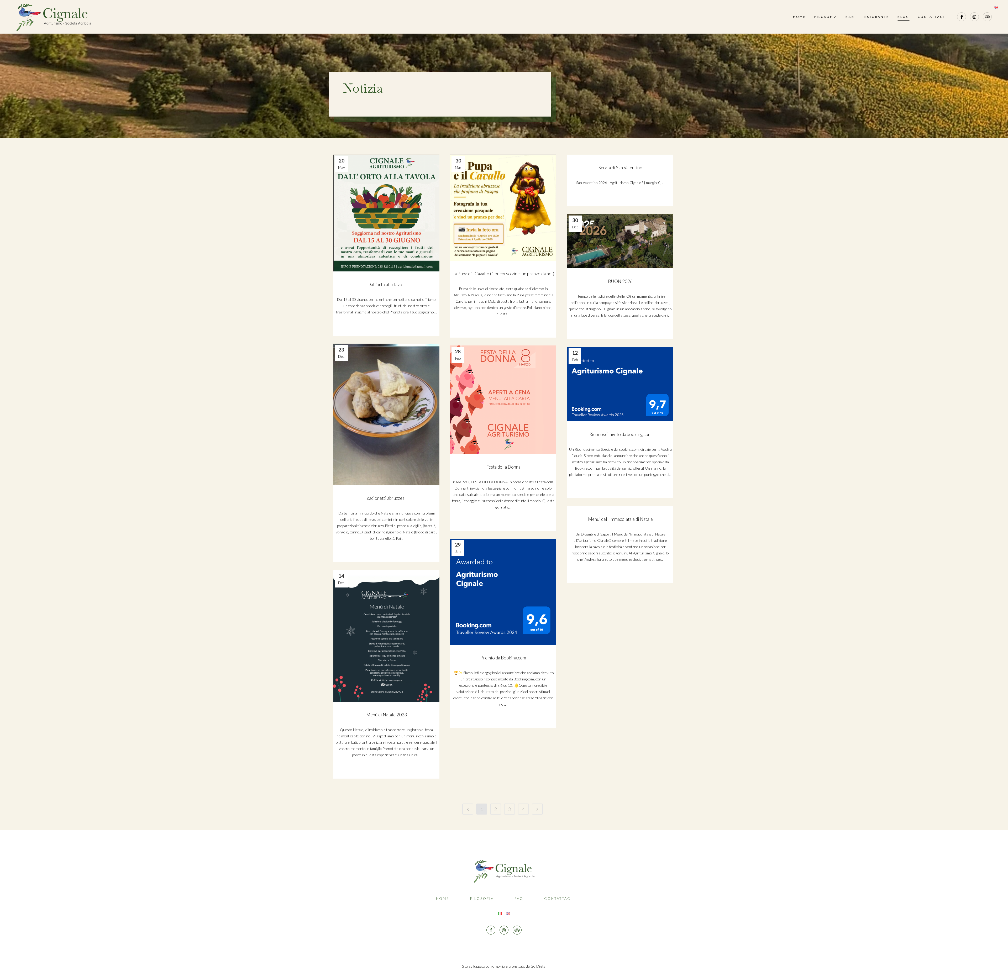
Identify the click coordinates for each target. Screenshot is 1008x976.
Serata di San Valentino (620, 167)
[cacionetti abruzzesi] (386, 414)
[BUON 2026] (620, 241)
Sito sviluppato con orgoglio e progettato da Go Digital (504, 966)
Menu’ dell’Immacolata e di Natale (620, 519)
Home (442, 898)
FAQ (518, 898)
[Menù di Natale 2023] (386, 636)
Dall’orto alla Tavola (387, 284)
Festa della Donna (503, 467)
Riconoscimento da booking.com (620, 434)
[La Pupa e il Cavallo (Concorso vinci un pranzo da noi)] (503, 208)
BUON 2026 (620, 281)
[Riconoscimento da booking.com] (620, 384)
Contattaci (558, 898)
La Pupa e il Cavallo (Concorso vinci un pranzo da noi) (503, 273)
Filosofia (482, 898)
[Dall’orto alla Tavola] (386, 213)
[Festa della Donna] (503, 399)
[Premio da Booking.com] (503, 592)
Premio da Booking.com (503, 657)
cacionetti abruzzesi (386, 498)
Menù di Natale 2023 (386, 714)
